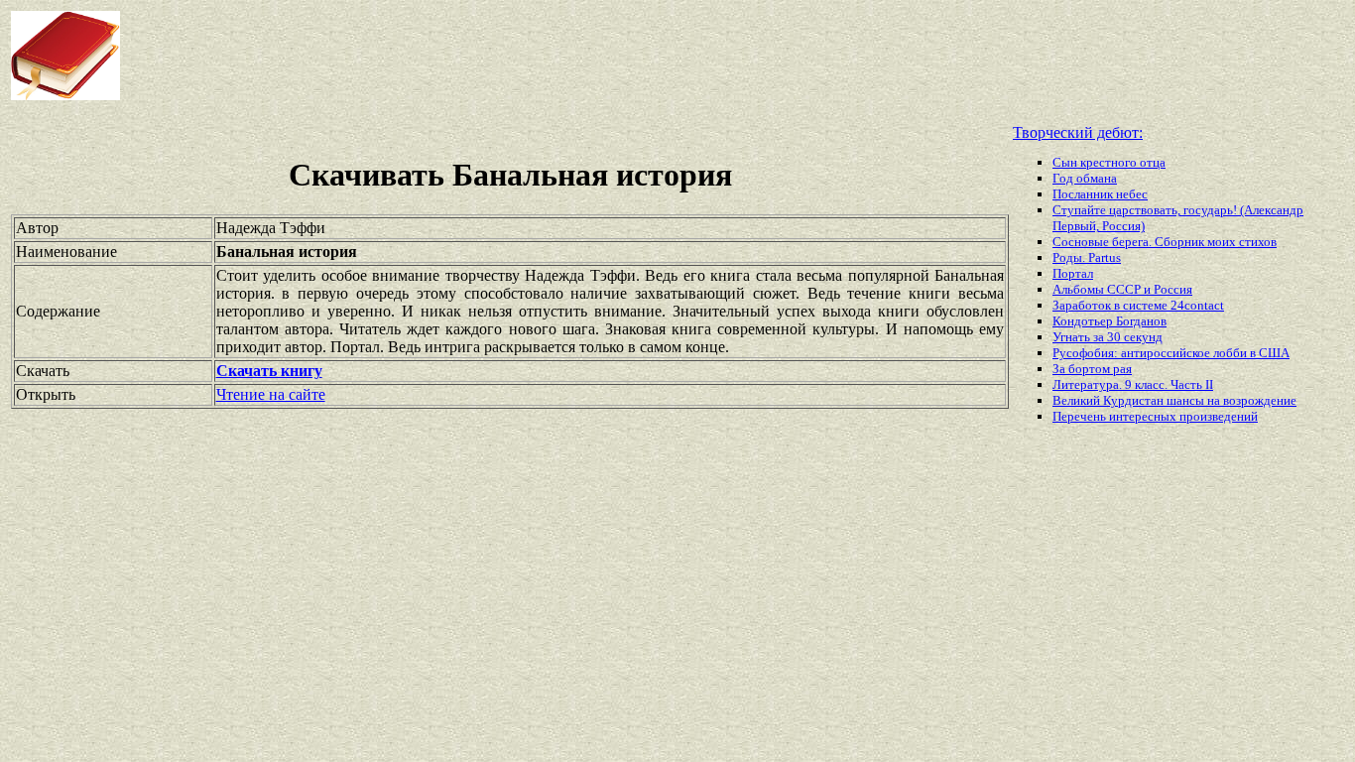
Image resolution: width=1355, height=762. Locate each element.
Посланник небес (1100, 194)
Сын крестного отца (1109, 162)
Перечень (1080, 416)
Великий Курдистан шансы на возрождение (1174, 400)
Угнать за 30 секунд (1107, 336)
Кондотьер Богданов (1109, 321)
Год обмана (1084, 178)
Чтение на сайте (270, 394)
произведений (1218, 416)
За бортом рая (1092, 368)
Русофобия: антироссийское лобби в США (1171, 352)
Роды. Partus (1086, 257)
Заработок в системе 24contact (1138, 305)
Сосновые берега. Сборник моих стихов (1164, 241)
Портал (1072, 273)
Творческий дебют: (1078, 132)
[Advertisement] (545, 55)
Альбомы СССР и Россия (1122, 289)
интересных (1144, 416)
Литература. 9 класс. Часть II (1132, 384)
